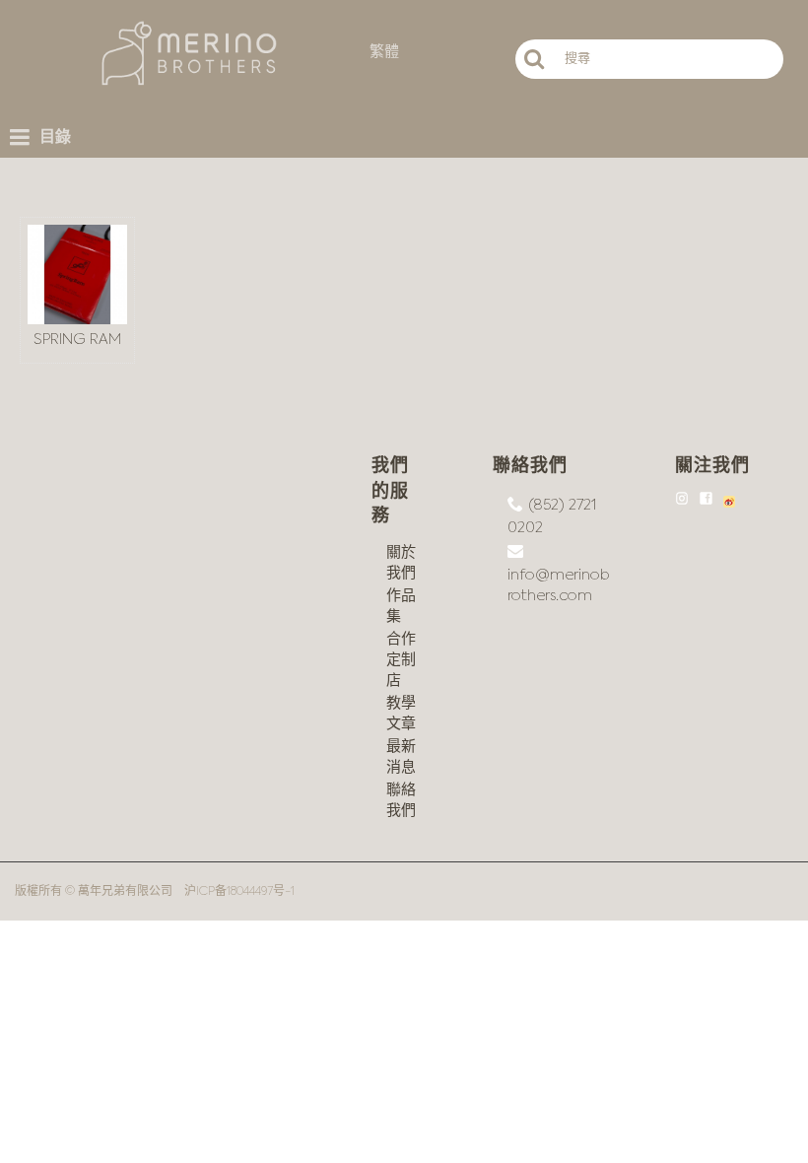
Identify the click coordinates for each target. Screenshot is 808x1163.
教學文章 (401, 713)
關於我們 (401, 563)
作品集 (401, 606)
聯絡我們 (401, 800)
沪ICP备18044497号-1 (239, 892)
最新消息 (401, 757)
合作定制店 (401, 660)
